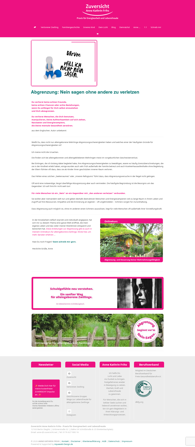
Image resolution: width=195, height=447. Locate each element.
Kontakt (65, 441)
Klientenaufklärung (91, 441)
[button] (97, 33)
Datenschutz (114, 441)
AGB (104, 441)
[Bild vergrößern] (64, 63)
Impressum (127, 441)
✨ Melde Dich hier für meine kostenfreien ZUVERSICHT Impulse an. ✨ (45, 390)
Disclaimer (76, 441)
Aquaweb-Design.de (63, 444)
